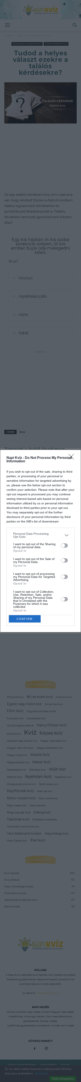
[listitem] (40, 535)
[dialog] (40, 541)
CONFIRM (25, 619)
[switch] (64, 545)
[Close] (72, 458)
